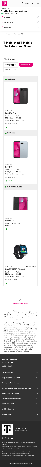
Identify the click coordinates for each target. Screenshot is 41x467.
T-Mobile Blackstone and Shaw (15, 34)
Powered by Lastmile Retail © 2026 (20, 463)
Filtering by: (9, 59)
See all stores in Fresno (20, 303)
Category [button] (8, 65)
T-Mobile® (24, 65)
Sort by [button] (10, 70)
